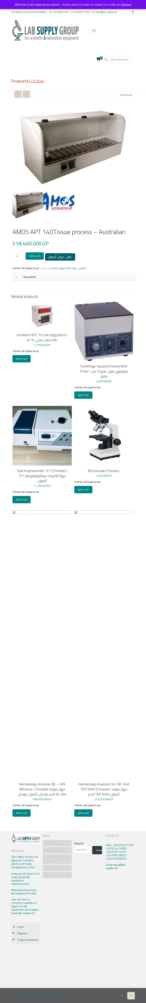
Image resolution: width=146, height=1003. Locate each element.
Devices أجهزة (58, 268)
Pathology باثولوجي (76, 268)
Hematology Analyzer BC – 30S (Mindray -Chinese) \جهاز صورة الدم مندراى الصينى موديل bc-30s (42, 789)
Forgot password (27, 939)
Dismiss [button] (126, 4)
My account (52, 875)
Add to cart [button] (21, 359)
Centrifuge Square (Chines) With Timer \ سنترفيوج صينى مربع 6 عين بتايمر (104, 371)
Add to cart (34, 256)
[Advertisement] (120, 931)
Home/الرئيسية (53, 843)
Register (22, 933)
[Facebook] (133, 11)
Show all (127, 95)
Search (78, 843)
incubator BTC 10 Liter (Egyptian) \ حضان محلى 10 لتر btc (42, 337)
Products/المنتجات (56, 850)
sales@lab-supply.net (106, 12)
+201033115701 (82, 12)
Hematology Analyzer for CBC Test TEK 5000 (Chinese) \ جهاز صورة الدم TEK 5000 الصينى (103, 789)
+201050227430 (60, 12)
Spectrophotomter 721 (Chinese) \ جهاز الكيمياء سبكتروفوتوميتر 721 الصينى (42, 475)
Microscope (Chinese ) (104, 470)
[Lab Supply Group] (45, 30)
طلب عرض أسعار (60, 257)
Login (20, 926)
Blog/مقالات (52, 868)
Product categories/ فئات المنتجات (57, 859)
